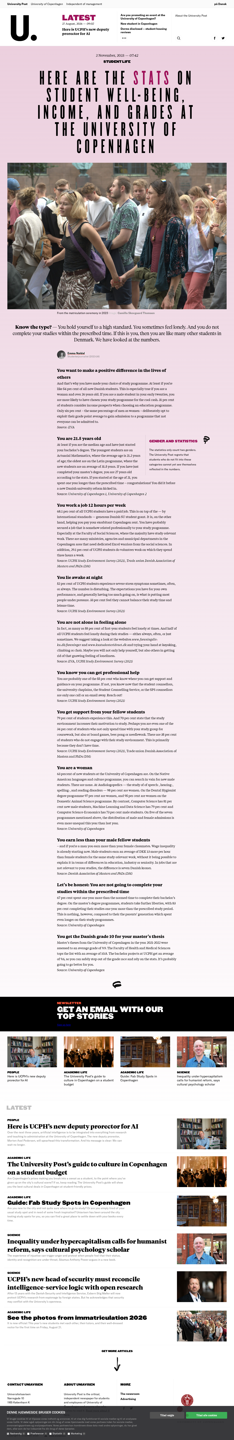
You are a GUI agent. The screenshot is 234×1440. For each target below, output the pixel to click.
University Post (17, 3)
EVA (71, 427)
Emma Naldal (76, 353)
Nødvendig (17, 1433)
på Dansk (220, 3)
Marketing (77, 1433)
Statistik (59, 1433)
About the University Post (191, 15)
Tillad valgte (167, 1415)
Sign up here (64, 1024)
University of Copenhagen (86, 828)
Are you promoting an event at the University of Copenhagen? (143, 16)
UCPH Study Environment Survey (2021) (96, 560)
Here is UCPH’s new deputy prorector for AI (85, 31)
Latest (79, 18)
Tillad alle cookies (206, 1415)
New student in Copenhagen (139, 23)
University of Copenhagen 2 (127, 493)
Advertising (128, 1398)
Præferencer (38, 1433)
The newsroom (129, 1393)
